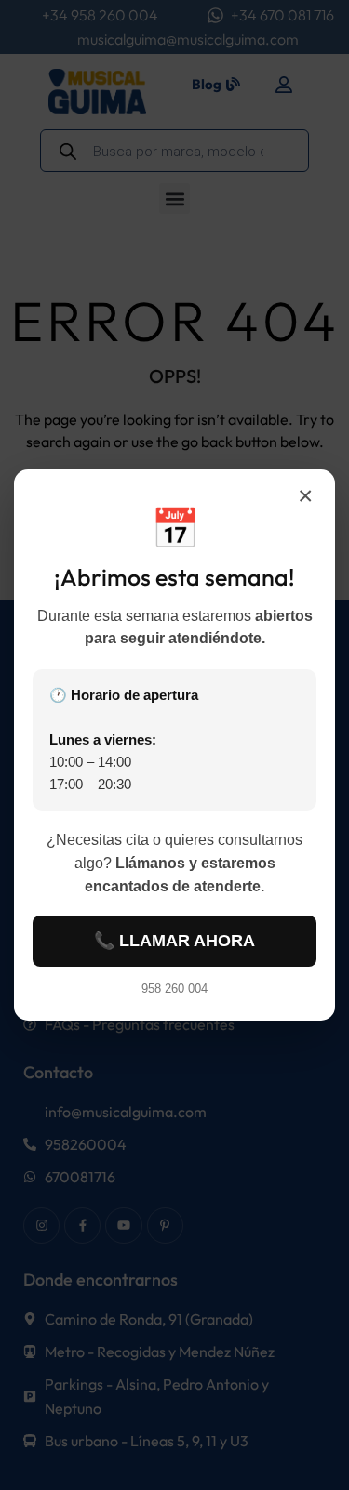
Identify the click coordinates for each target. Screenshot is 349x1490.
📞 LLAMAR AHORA (174, 940)
